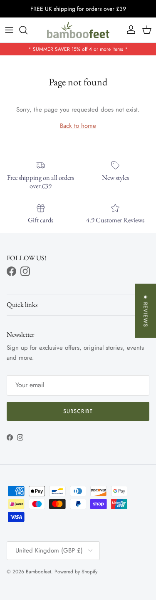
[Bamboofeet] (78, 30)
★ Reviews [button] (145, 310)
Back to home (78, 125)
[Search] (27, 30)
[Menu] (9, 30)
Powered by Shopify (75, 571)
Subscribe (78, 411)
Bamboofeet (38, 571)
